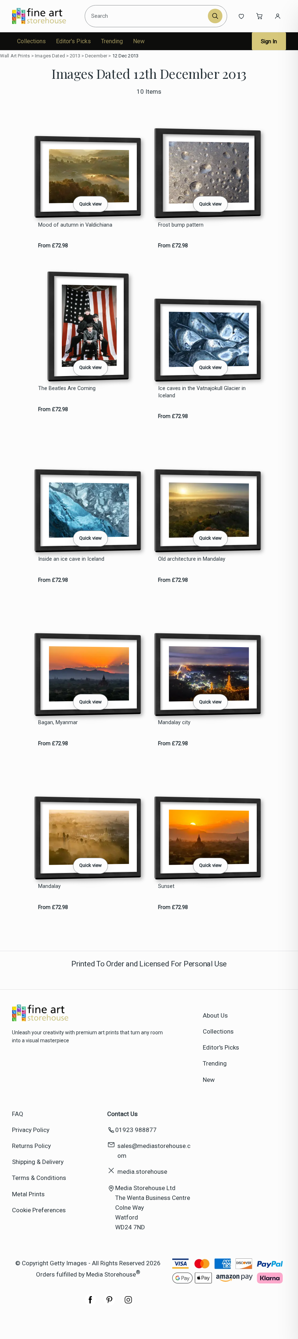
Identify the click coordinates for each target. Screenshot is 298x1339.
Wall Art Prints (15, 55)
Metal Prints (28, 1194)
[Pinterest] (109, 1303)
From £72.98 (53, 246)
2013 (75, 55)
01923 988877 (136, 1129)
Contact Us (122, 1113)
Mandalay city (174, 722)
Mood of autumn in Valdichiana (75, 225)
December (96, 55)
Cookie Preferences (39, 1210)
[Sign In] (277, 16)
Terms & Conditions (39, 1177)
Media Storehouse (111, 1274)
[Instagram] (128, 1303)
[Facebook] (90, 1303)
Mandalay (49, 886)
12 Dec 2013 (125, 55)
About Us (215, 1015)
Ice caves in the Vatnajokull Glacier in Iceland (202, 391)
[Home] (45, 16)
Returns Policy (31, 1145)
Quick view (90, 204)
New (139, 41)
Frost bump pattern (181, 225)
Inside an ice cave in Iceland (71, 559)
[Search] (215, 16)
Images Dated (50, 55)
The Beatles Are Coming (67, 388)
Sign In (269, 41)
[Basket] (259, 16)
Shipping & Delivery (38, 1161)
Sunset (166, 886)
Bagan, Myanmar (58, 722)
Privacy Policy (30, 1129)
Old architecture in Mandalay (191, 559)
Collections (31, 41)
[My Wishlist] (241, 16)
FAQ (17, 1113)
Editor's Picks (73, 41)
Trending (112, 41)
